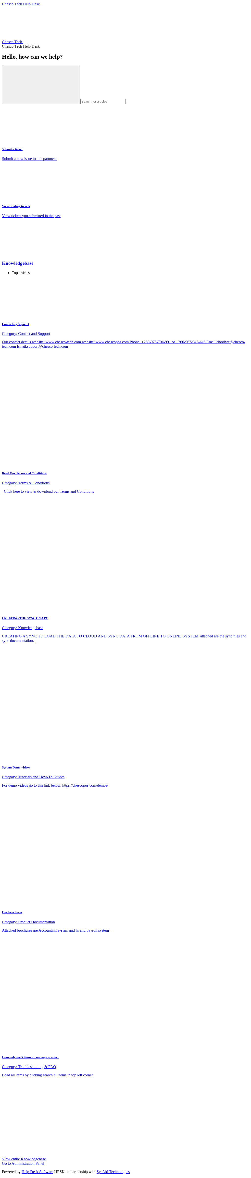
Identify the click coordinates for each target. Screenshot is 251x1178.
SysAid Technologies (113, 1172)
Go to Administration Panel (23, 1163)
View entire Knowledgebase (24, 1159)
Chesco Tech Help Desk (21, 4)
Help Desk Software (37, 1172)
